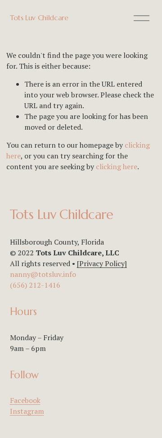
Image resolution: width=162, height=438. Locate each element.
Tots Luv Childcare (39, 17)
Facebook (25, 400)
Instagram (27, 411)
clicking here (116, 166)
